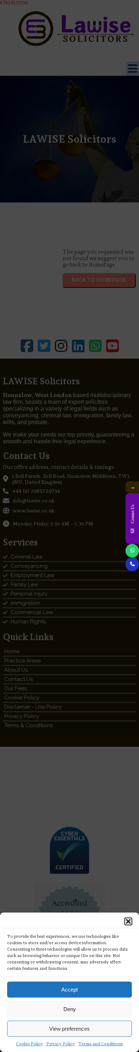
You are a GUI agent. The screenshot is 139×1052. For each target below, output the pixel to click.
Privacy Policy (60, 1043)
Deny (69, 1009)
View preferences (69, 1029)
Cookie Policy (29, 1043)
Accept (69, 990)
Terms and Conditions (100, 1043)
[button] (128, 921)
